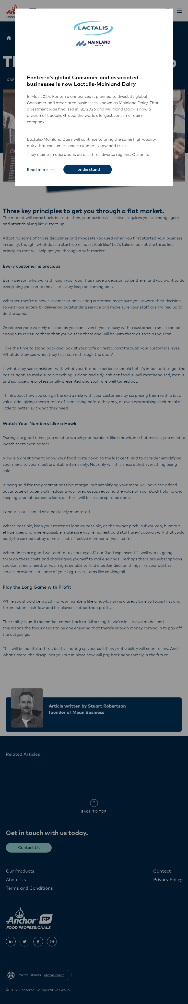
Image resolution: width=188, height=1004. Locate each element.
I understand (87, 169)
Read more (37, 170)
